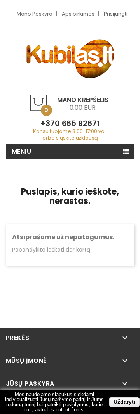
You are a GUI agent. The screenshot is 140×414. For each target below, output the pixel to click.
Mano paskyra (34, 13)
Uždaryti (124, 401)
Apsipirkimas (78, 13)
